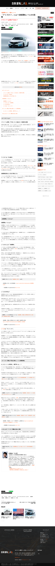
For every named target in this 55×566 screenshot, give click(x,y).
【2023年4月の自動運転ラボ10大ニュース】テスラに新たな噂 (8, 503)
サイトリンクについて (44, 537)
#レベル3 (14, 422)
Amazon (42, 181)
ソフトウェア (42, 183)
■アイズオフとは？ (5, 90)
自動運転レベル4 (13, 25)
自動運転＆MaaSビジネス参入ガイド (16, 468)
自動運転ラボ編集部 (4, 22)
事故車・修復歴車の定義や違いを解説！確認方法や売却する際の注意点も (49, 130)
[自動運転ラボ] (27, 3)
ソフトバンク (49, 172)
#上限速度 (23, 321)
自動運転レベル (27, 60)
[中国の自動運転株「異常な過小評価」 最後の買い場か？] (40, 125)
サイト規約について (44, 534)
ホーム (7, 8)
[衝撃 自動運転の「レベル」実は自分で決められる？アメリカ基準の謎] (18, 512)
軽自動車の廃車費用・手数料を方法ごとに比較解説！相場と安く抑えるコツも (49, 140)
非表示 (20, 87)
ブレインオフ (30, 165)
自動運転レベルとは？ (7, 101)
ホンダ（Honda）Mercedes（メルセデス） (23, 496)
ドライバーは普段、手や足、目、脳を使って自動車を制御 (13, 92)
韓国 (17, 397)
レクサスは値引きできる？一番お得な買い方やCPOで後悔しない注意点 (49, 135)
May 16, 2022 (17, 287)
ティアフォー (40, 174)
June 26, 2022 (17, 324)
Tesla (39, 179)
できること (9, 496)
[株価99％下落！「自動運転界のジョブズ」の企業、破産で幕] (40, 165)
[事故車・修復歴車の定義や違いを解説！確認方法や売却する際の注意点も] (40, 130)
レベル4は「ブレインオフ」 (8, 105)
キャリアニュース (45, 8)
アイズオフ (5, 496)
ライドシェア (17, 8)
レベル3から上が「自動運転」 (8, 102)
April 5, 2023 (17, 425)
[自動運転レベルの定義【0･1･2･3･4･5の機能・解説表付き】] (30, 512)
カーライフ (22, 8)
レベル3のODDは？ (6, 104)
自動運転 (11, 8)
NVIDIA (50, 179)
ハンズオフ (31, 56)
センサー (39, 186)
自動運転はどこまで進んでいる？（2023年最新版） (23, 446)
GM (41, 179)
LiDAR (22, 180)
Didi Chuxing (47, 181)
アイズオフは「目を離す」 (8, 94)
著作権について (43, 539)
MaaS (46, 183)
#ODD (4, 284)
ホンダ (4, 52)
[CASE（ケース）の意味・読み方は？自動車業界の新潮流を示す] (40, 149)
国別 (26, 8)
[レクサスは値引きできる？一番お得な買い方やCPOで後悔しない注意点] (40, 135)
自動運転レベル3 (7, 25)
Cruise (44, 179)
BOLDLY (44, 174)
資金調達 (46, 190)
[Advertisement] (18, 71)
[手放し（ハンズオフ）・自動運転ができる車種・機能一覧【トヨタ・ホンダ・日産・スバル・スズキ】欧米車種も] (40, 154)
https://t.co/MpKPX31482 (7, 321)
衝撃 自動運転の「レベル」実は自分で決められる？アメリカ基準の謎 (18, 517)
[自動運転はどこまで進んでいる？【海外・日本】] (6, 512)
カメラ (46, 186)
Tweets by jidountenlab (27, 531)
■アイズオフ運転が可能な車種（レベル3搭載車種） (11, 108)
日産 (42, 172)
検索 (33, 8)
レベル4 (3, 328)
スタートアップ (50, 186)
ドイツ (7, 388)
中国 (4, 389)
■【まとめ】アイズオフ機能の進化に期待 (9, 113)
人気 (30, 8)
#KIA (17, 422)
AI (38, 183)
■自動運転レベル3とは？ (6, 98)
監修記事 (31, 496)
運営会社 (42, 532)
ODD (16, 248)
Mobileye (51, 181)
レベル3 (16, 82)
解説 (17, 25)
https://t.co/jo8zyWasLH (20, 283)
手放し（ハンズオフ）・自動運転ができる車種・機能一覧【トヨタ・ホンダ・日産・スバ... (49, 154)
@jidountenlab (27, 283)
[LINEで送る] (11, 27)
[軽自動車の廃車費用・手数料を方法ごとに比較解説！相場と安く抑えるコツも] (40, 140)
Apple (39, 181)
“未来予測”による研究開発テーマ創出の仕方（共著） (18, 469)
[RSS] (39, 554)
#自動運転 (32, 283)
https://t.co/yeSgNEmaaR (28, 420)
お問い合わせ (42, 542)
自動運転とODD (16, 279)
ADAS (19, 60)
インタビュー (39, 8)
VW (47, 179)
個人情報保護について (44, 536)
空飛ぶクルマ (50, 183)
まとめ (49, 190)
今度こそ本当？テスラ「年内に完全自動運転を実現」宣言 (27, 503)
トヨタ (39, 172)
